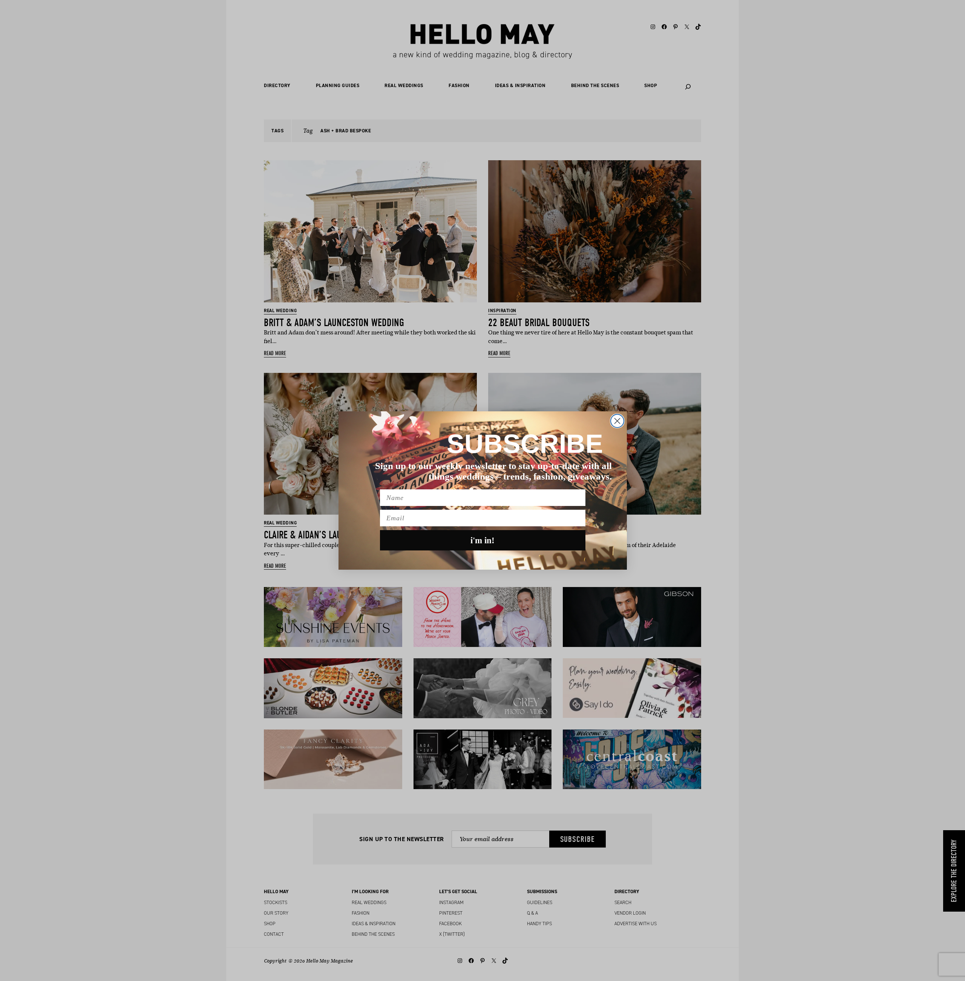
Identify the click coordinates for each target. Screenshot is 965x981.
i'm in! (482, 540)
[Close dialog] (617, 421)
